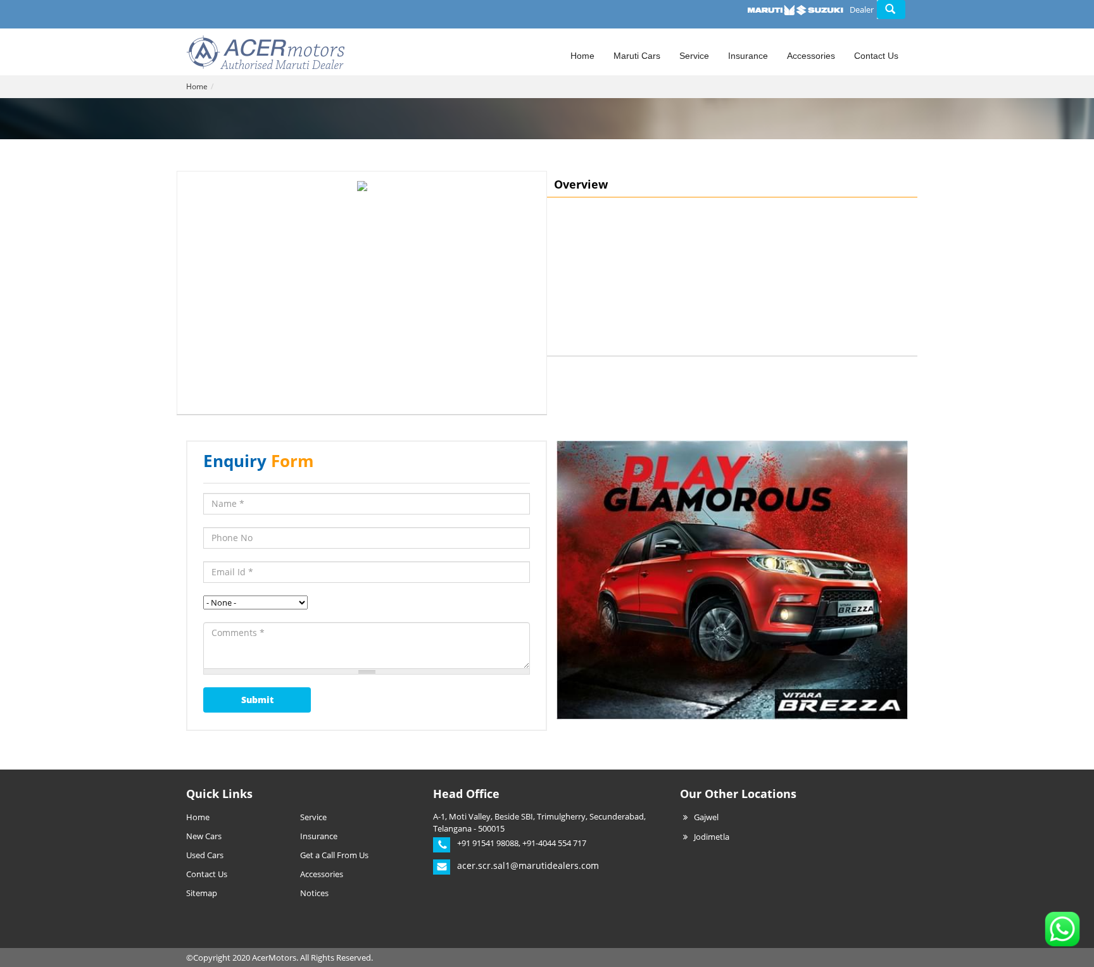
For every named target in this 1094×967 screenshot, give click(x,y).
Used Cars (204, 855)
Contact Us (876, 56)
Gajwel (706, 817)
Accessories (811, 56)
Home (582, 56)
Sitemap (201, 893)
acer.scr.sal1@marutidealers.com (528, 865)
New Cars (204, 836)
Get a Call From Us (334, 855)
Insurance (748, 56)
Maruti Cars (636, 56)
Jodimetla (711, 836)
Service (694, 56)
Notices (314, 893)
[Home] (265, 50)
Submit (257, 700)
